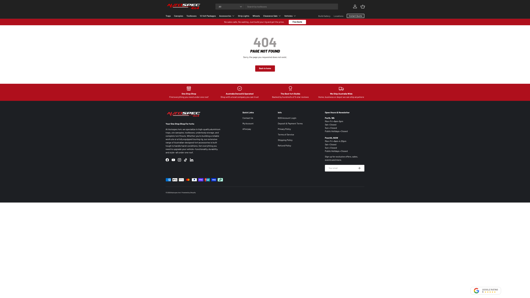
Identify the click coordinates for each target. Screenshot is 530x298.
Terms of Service (286, 134)
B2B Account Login (287, 118)
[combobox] (276, 7)
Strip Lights (243, 15)
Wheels (256, 15)
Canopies (178, 15)
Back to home (265, 68)
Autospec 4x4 (176, 192)
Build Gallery (324, 16)
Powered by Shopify (188, 192)
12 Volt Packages (208, 15)
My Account (248, 123)
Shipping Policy (285, 140)
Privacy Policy (284, 129)
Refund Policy (284, 145)
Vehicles (288, 15)
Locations (338, 16)
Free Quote (297, 22)
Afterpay (247, 129)
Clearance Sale (270, 15)
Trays (168, 15)
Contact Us (248, 118)
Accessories (225, 15)
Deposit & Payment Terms (290, 123)
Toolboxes (191, 15)
